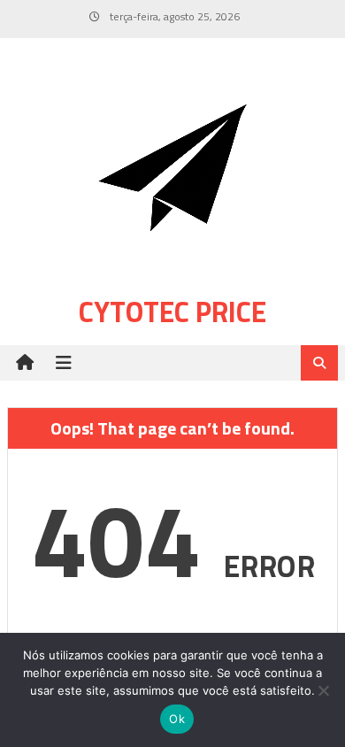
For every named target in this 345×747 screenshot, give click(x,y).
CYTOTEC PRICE (172, 311)
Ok (177, 719)
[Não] (323, 690)
